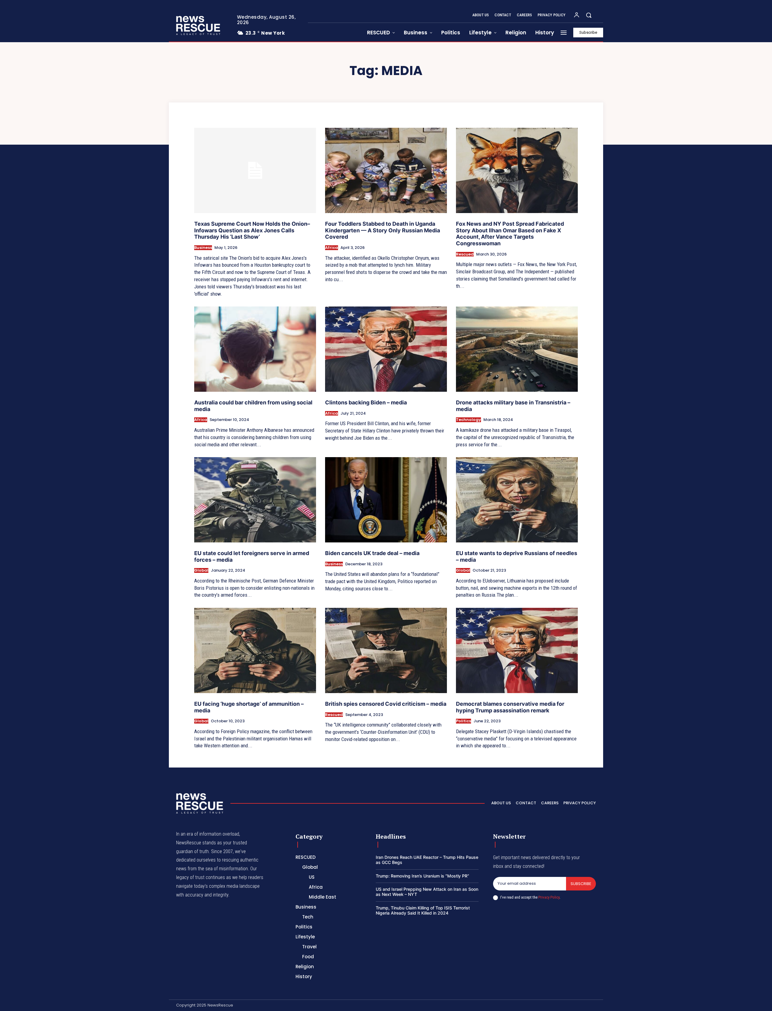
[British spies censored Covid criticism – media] (386, 650)
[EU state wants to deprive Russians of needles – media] (517, 499)
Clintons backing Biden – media (366, 402)
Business (203, 247)
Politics (463, 721)
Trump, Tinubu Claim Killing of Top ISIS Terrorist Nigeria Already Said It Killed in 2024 (423, 910)
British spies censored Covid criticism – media (385, 704)
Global (201, 570)
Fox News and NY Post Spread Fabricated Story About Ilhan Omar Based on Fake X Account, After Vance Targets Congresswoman (510, 233)
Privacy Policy (548, 897)
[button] (588, 15)
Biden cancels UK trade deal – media (372, 553)
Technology (468, 419)
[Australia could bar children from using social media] (255, 349)
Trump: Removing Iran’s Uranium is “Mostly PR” (422, 875)
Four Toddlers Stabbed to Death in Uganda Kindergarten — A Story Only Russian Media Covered (382, 230)
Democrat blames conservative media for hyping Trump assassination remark (510, 707)
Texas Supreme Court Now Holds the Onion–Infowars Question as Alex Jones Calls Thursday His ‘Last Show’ (252, 230)
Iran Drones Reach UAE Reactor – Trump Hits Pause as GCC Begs (427, 860)
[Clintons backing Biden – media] (386, 349)
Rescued (465, 254)
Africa (331, 247)
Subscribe (581, 884)
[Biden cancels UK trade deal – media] (386, 499)
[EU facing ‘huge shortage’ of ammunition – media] (255, 650)
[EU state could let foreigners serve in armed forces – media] (255, 499)
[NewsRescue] (198, 25)
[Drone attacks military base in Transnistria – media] (517, 349)
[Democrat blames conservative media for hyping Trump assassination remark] (517, 650)
